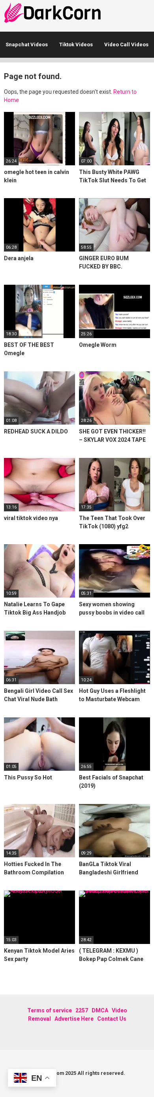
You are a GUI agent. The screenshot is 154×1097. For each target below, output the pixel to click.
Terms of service (49, 1010)
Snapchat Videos (27, 44)
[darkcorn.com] (53, 14)
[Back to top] (140, 1081)
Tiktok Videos (76, 44)
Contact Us (111, 1019)
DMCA (100, 1010)
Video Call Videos (126, 44)
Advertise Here (74, 1019)
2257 (81, 1010)
